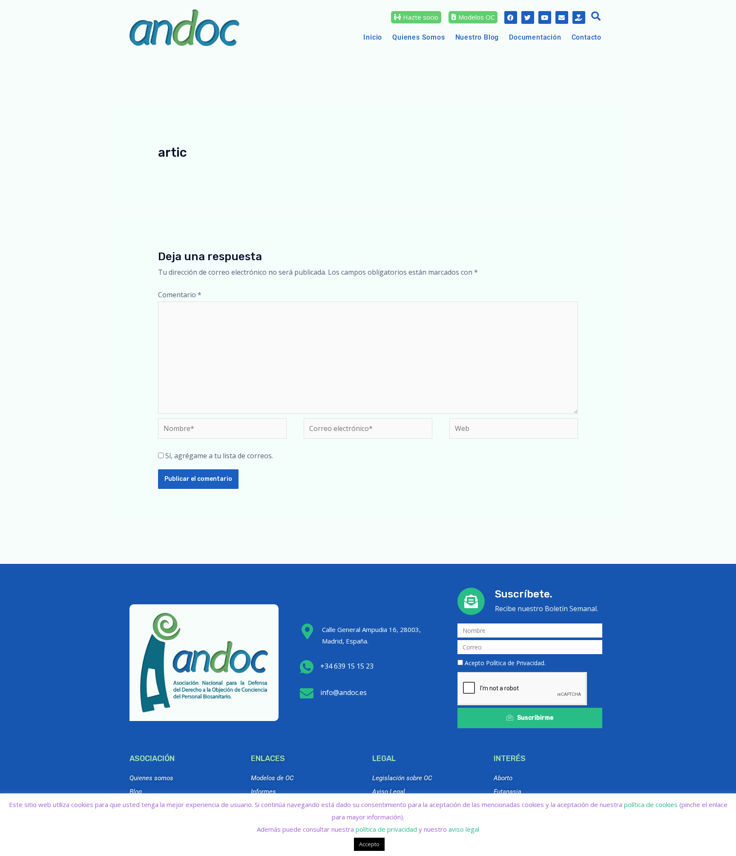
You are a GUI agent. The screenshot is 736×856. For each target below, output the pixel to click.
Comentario (179, 294)
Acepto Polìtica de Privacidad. (505, 663)
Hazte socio (420, 17)
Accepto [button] (369, 844)
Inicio (372, 37)
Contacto (586, 37)
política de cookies (651, 804)
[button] (595, 17)
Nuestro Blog (477, 37)
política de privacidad (386, 829)
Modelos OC (476, 17)
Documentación (535, 37)
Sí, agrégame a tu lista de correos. (218, 455)
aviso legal (463, 829)
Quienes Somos (418, 37)
